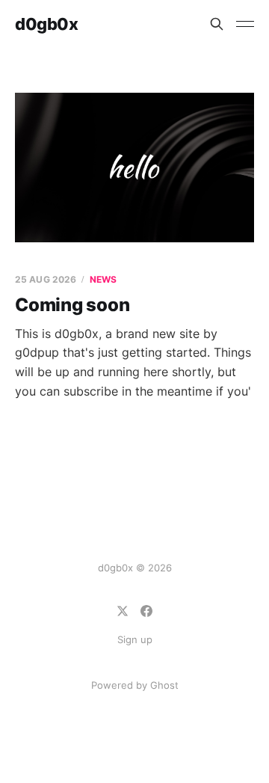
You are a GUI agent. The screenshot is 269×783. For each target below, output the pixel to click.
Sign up (134, 639)
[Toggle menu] (245, 24)
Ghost (164, 685)
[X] (123, 611)
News (103, 279)
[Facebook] (146, 611)
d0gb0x (46, 24)
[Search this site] (216, 24)
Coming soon (72, 305)
